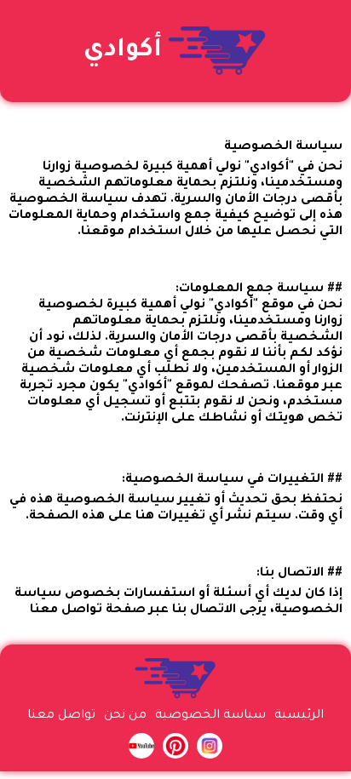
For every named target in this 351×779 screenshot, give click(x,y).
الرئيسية (299, 716)
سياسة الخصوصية (210, 716)
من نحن (125, 716)
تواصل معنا (61, 716)
